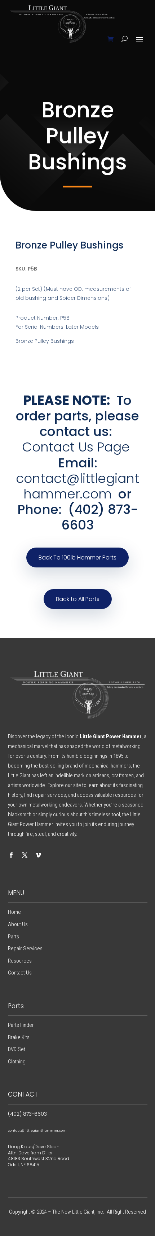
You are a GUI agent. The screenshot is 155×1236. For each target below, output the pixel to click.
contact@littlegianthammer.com (77, 486)
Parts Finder (21, 1025)
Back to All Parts (77, 599)
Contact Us (20, 972)
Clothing (17, 1061)
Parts (13, 936)
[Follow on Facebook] (11, 855)
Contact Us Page (76, 447)
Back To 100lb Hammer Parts (77, 557)
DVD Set (16, 1049)
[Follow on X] (24, 855)
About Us (18, 924)
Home (14, 912)
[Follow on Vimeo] (38, 855)
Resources (20, 961)
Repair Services (25, 948)
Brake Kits (19, 1037)
